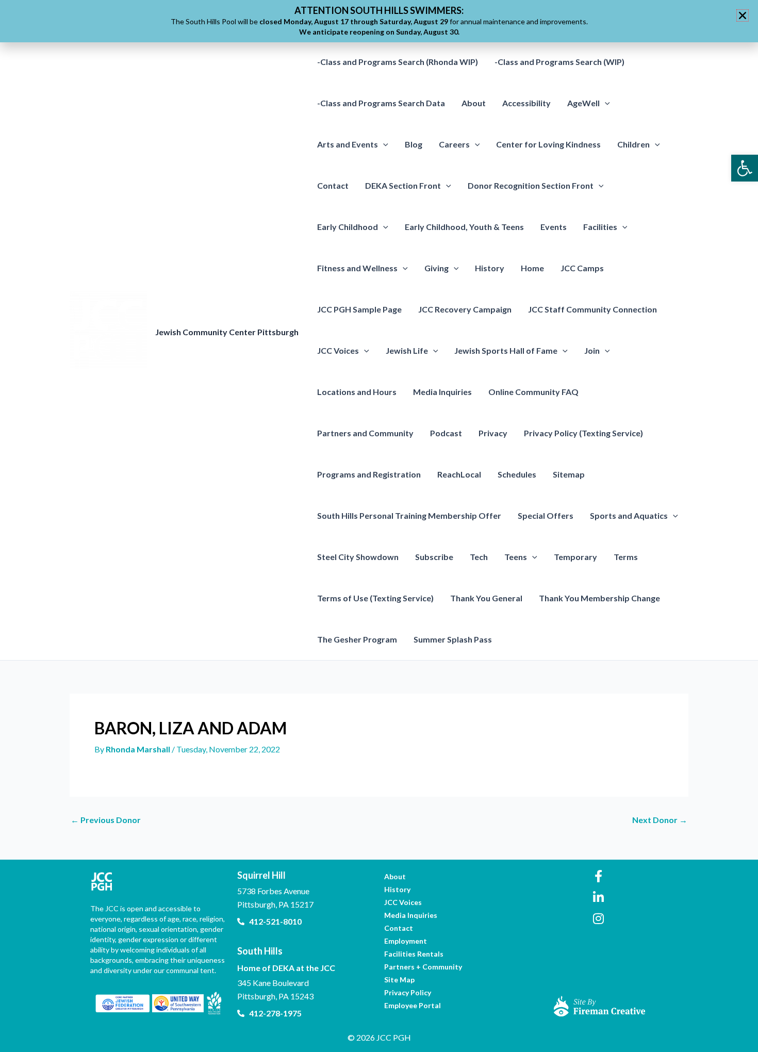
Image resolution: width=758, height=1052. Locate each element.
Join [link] (592, 350)
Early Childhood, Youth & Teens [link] (464, 227)
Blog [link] (413, 144)
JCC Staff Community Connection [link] (592, 309)
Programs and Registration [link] (369, 474)
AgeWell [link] (583, 103)
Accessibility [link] (526, 103)
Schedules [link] (517, 474)
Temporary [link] (575, 557)
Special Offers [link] (545, 515)
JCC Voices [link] (338, 350)
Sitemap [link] (569, 474)
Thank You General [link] (486, 598)
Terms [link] (626, 557)
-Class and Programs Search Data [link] (381, 103)
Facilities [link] (600, 227)
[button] (605, 103)
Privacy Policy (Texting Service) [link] (583, 433)
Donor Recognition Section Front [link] (531, 185)
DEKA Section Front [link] (403, 185)
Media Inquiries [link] (442, 392)
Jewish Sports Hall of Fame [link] (505, 350)
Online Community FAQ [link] (533, 392)
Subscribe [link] (434, 557)
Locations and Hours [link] (357, 392)
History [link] (489, 268)
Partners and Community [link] (365, 433)
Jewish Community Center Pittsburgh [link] (227, 332)
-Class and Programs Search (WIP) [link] (559, 62)
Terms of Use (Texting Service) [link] (375, 598)
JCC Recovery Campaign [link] (465, 309)
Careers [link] (454, 144)
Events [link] (553, 227)
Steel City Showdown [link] (358, 557)
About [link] (474, 103)
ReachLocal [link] (459, 474)
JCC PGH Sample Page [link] (359, 309)
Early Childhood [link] (347, 227)
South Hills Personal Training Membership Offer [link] (409, 515)
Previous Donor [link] (106, 820)
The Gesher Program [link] (357, 639)
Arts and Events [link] (347, 144)
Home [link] (532, 268)
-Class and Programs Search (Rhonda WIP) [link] (397, 62)
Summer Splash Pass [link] (453, 639)
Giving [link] (436, 268)
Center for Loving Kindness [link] (548, 144)
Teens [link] (515, 557)
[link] (744, 168)
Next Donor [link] (659, 820)
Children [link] (633, 144)
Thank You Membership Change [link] (599, 598)
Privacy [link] (493, 433)
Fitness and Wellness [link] (357, 268)
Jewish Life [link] (407, 350)
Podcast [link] (446, 433)
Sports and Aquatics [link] (629, 515)
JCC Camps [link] (582, 268)
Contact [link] (333, 185)
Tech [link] (479, 557)
